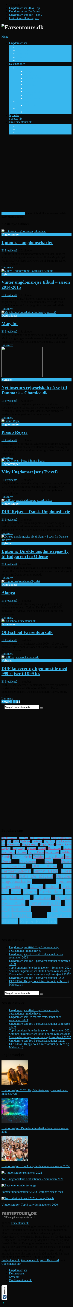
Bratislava (37, 841)
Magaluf (29, 94)
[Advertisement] (36, 174)
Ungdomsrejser (22, 44)
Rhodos (9, 921)
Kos (26, 88)
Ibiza (49, 861)
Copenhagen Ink (11, 1263)
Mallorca (42, 897)
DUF (67, 866)
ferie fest (52, 852)
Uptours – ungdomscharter (27, 242)
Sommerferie (22, 856)
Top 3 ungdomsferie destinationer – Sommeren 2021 (40, 967)
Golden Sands (32, 78)
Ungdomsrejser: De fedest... (25, 11)
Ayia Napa (30, 74)
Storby (20, 108)
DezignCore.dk (10, 1260)
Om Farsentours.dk (25, 123)
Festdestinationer (16, 871)
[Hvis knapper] (4, 1299)
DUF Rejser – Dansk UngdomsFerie (35, 511)
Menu (4, 36)
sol (68, 903)
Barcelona (54, 848)
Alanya (28, 71)
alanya (36, 886)
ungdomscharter (16, 881)
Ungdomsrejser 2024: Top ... (26, 8)
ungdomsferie (16, 909)
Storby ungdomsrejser (40, 838)
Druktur (21, 852)
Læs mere (7, 267)
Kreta (66, 886)
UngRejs (5, 848)
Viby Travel (23, 60)
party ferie (36, 852)
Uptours (21, 57)
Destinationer (17, 65)
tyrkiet (38, 856)
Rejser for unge (38, 921)
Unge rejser (47, 844)
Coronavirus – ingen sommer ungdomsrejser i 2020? (40, 974)
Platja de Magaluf (36, 876)
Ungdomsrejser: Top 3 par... (25, 14)
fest (3, 841)
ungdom (64, 876)
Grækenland (51, 892)
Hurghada (30, 84)
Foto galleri (23, 126)
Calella (52, 886)
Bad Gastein (31, 105)
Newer (5, 701)
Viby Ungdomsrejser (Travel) (29, 471)
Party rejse (54, 856)
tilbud (42, 848)
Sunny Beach (32, 98)
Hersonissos (31, 81)
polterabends (13, 844)
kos (5, 891)
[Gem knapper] (3, 1303)
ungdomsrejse (16, 915)
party (16, 891)
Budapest (25, 841)
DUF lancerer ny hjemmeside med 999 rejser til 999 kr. (34, 671)
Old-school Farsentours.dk (32, 132)
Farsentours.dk (20, 1223)
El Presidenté (9, 250)
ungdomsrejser (30, 844)
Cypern (30, 892)
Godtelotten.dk (30, 1260)
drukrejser (27, 861)
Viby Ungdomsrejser (9, 838)
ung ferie (49, 841)
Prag (26, 111)
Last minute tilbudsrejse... (24, 18)
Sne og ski (22, 101)
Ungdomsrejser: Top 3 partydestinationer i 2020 (37, 977)
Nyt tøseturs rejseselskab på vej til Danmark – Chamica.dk (34, 390)
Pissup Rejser (24, 50)
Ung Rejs (22, 53)
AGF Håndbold (49, 1260)
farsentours (59, 915)
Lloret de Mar (32, 91)
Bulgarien (61, 909)
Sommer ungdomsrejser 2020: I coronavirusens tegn (39, 971)
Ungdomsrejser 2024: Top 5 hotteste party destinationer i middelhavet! (34, 949)
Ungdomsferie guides (29, 129)
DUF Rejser (23, 47)
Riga (9, 841)
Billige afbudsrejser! (13, 213)
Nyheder (16, 117)
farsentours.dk (45, 903)
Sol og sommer (25, 67)
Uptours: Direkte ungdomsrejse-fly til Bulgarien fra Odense (35, 554)
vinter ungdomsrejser (61, 838)
